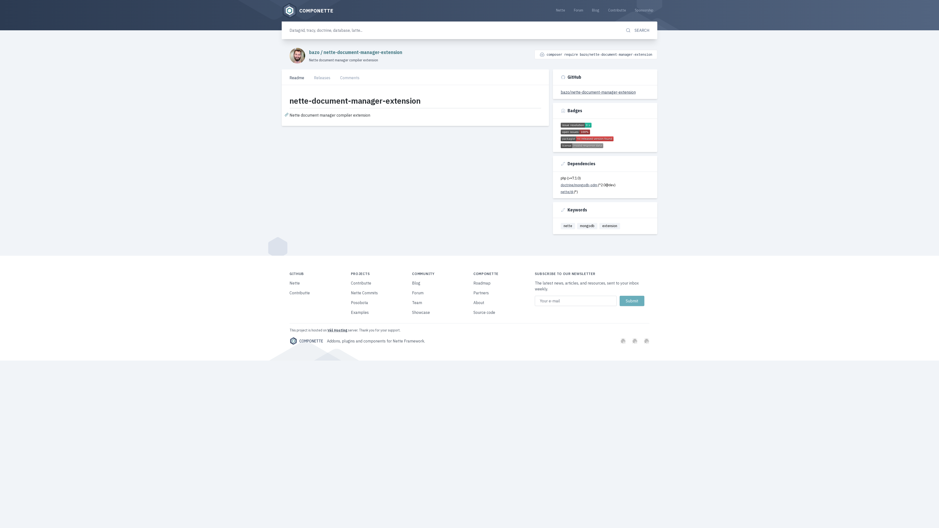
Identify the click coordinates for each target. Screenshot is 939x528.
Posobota (359, 302)
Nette (560, 10)
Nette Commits (364, 292)
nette (568, 226)
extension (609, 226)
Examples (360, 312)
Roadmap (482, 283)
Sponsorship (644, 10)
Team (417, 302)
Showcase (421, 312)
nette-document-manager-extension (363, 52)
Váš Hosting (337, 330)
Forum (578, 10)
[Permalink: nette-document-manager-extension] (287, 114)
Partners (481, 292)
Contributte (617, 10)
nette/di (567, 192)
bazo (315, 52)
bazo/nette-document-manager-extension (598, 92)
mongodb (587, 226)
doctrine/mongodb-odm (579, 185)
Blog (595, 10)
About (478, 302)
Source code (484, 312)
